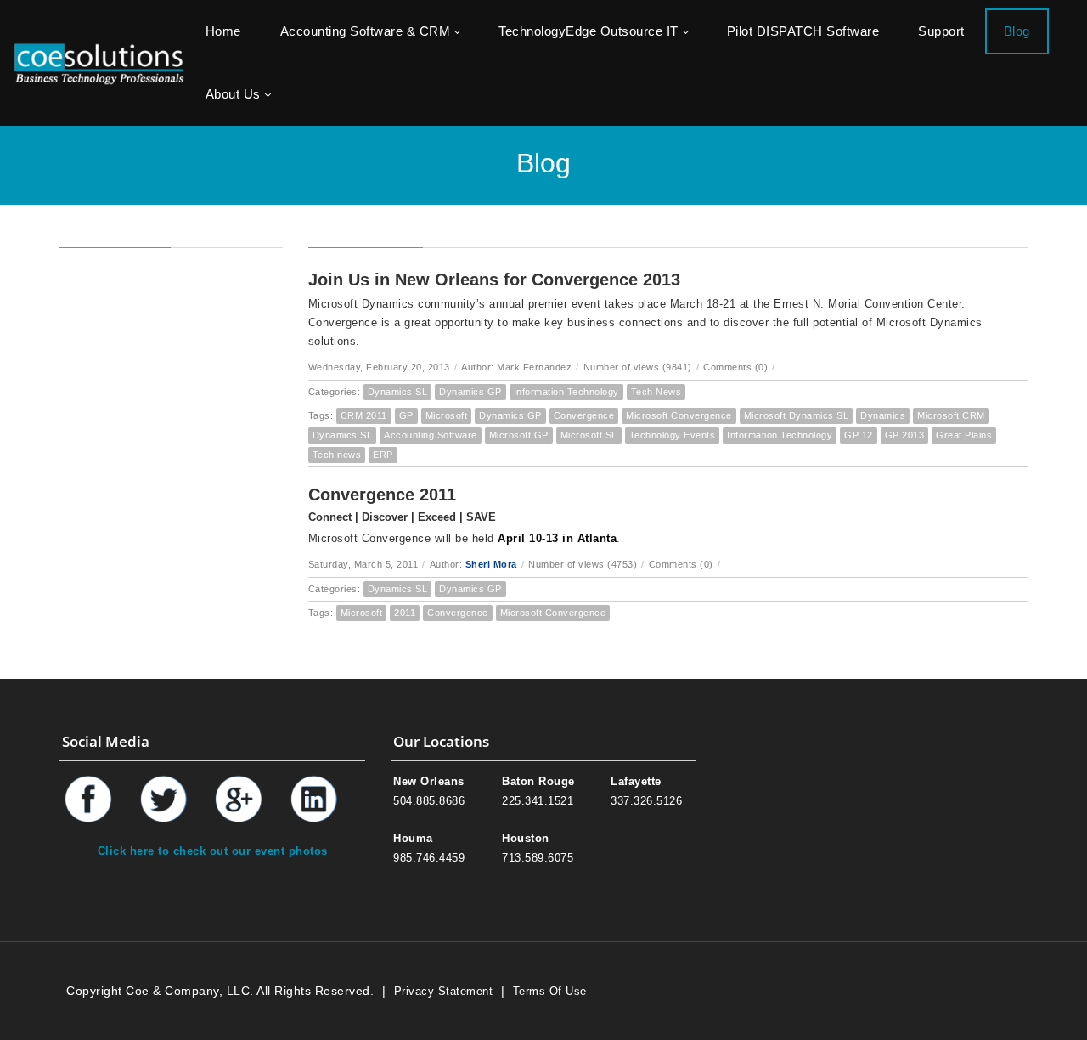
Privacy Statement (443, 991)
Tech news (337, 454)
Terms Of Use (550, 991)
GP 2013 (905, 435)
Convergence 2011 (382, 494)
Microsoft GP (519, 435)
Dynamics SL (398, 392)
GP (406, 415)
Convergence (584, 415)
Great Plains (964, 435)
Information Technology (566, 392)
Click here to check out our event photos (213, 851)
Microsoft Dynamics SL (796, 415)
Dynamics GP (470, 392)
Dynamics (882, 415)
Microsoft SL (588, 435)
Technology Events (672, 435)
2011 (404, 613)
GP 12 (858, 435)
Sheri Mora (491, 564)
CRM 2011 (364, 415)
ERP (383, 454)
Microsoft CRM (951, 415)
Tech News (656, 392)
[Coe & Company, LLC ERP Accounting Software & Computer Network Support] (99, 62)
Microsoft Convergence (679, 415)
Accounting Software (430, 435)
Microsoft (446, 415)
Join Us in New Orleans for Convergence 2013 (494, 279)
